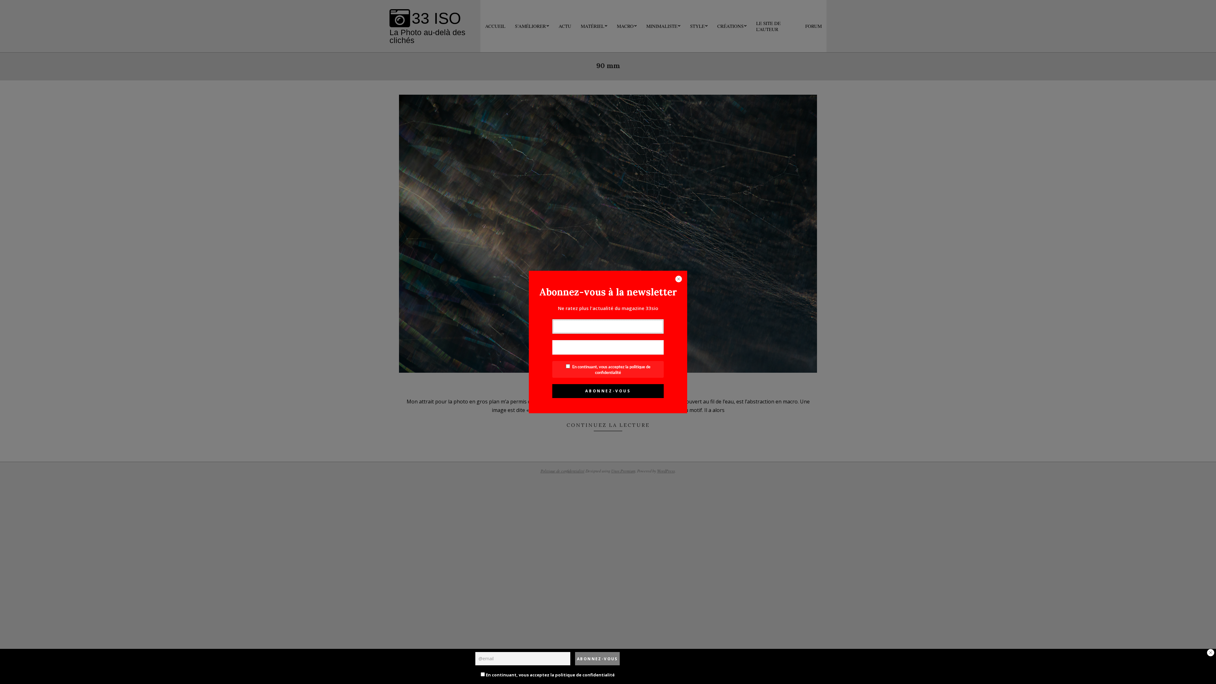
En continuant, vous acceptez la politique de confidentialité (550, 675)
